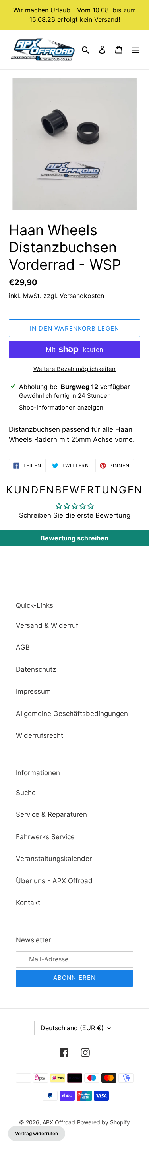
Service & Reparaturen (51, 814)
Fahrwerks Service (45, 837)
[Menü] (135, 50)
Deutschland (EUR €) (72, 1028)
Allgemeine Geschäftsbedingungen (72, 714)
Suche (26, 793)
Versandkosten (82, 296)
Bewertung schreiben (74, 538)
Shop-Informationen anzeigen (61, 407)
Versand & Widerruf (47, 625)
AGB (23, 647)
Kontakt (28, 903)
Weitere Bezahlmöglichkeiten (74, 369)
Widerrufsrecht (39, 735)
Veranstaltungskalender (54, 859)
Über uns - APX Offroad (54, 881)
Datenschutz (36, 669)
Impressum (33, 691)
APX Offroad (59, 1122)
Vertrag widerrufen (36, 1133)
